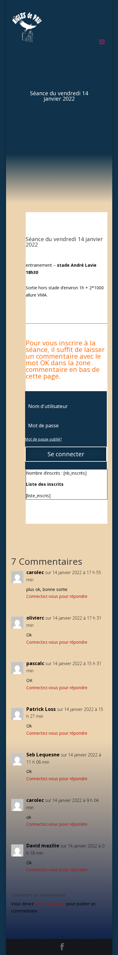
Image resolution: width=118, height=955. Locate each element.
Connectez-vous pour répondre (56, 596)
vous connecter (50, 903)
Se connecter (66, 454)
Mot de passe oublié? (43, 439)
